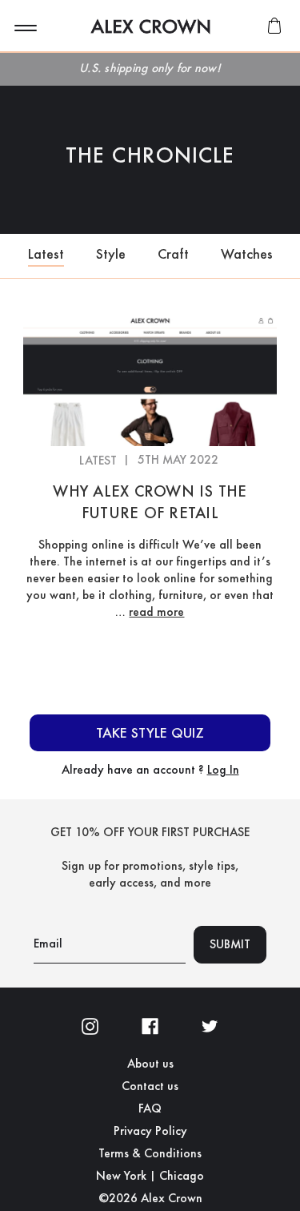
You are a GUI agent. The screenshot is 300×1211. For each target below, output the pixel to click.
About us (150, 1063)
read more (156, 611)
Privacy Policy (150, 1130)
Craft (173, 253)
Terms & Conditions (150, 1153)
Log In (223, 769)
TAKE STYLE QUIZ (150, 732)
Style (111, 253)
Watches (247, 253)
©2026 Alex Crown (150, 1198)
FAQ (150, 1108)
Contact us (150, 1086)
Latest (46, 253)
